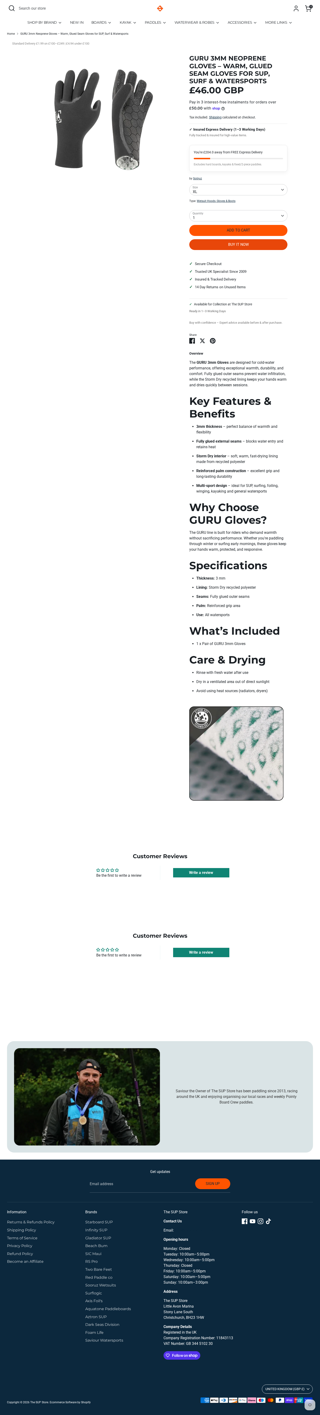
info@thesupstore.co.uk (194, 1230)
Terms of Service (22, 1238)
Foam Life (94, 1332)
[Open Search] (11, 8)
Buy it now (238, 244)
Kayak (126, 22)
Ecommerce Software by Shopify (70, 1402)
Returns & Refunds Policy (31, 1222)
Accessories (240, 22)
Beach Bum (96, 1246)
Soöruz (197, 178)
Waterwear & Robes (195, 22)
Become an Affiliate (25, 1261)
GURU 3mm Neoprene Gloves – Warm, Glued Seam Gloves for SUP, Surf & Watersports (74, 33)
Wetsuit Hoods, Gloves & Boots (216, 201)
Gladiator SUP (98, 1238)
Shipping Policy (21, 1230)
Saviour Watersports (104, 1340)
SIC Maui (93, 1254)
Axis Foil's (94, 1301)
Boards (99, 22)
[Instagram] (260, 1221)
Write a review (201, 872)
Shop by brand (42, 22)
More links (276, 22)
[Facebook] (244, 1221)
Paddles (153, 22)
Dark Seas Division (102, 1324)
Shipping (215, 117)
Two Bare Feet (98, 1269)
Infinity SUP (96, 1230)
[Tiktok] (268, 1221)
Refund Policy (20, 1254)
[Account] (296, 8)
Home (11, 33)
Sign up (213, 1183)
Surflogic (93, 1293)
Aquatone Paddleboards (108, 1309)
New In (77, 22)
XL (195, 192)
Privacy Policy (19, 1246)
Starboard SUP (99, 1222)
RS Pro (91, 1261)
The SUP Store (39, 1402)
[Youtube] (252, 1221)
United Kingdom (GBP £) (285, 1389)
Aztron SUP (96, 1317)
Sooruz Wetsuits (100, 1285)
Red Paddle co (98, 1277)
